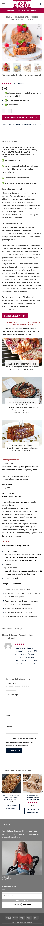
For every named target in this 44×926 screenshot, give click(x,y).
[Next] (38, 42)
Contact (15, 922)
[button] (3, 4)
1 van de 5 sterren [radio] (6, 686)
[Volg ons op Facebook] (4, 878)
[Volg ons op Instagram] (8, 878)
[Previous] (6, 42)
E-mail (9, 727)
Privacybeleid (26, 922)
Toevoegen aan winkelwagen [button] (11, 807)
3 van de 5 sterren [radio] (17, 686)
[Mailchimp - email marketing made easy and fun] (22, 904)
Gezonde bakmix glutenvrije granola (11, 798)
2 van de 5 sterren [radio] (10, 686)
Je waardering (11, 683)
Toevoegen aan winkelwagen (20, 117)
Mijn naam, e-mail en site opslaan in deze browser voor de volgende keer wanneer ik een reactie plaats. (21, 741)
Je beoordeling (12, 695)
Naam (8, 716)
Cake (30, 19)
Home (9, 17)
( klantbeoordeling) (19, 83)
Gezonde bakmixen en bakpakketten (24, 18)
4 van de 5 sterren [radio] (25, 686)
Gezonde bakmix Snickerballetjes (33, 798)
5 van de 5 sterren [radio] (10, 690)
